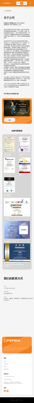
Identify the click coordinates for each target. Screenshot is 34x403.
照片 (5, 366)
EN (25, 3)
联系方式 (6, 369)
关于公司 (6, 364)
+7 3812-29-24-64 (9, 376)
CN (21, 3)
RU (18, 3)
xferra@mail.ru (8, 379)
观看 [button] (9, 120)
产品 (5, 361)
